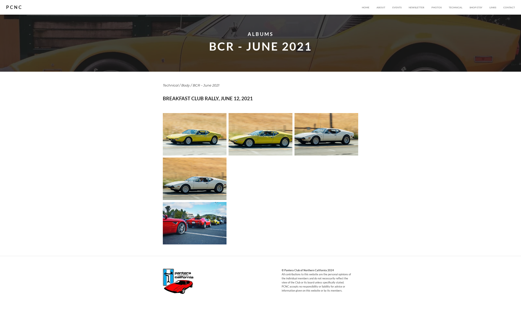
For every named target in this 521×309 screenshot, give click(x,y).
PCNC (14, 7)
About (381, 7)
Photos (436, 7)
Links (492, 7)
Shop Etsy (476, 7)
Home (365, 7)
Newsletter (416, 7)
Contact (509, 7)
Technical (455, 7)
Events (397, 7)
